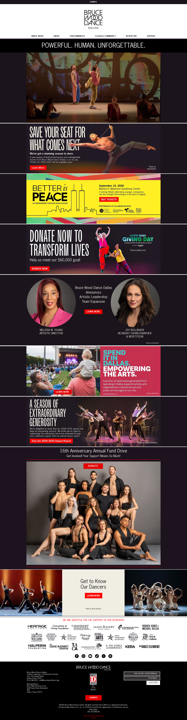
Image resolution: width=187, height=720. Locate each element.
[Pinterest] (110, 656)
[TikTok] (97, 656)
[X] (104, 656)
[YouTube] (90, 656)
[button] (77, 36)
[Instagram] (83, 656)
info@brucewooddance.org (49, 680)
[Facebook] (77, 656)
